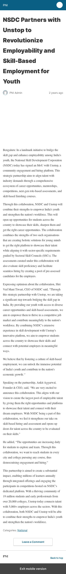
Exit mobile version (33, 569)
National (22, 530)
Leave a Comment (33, 541)
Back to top (56, 558)
